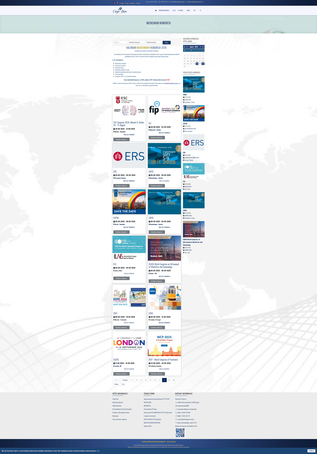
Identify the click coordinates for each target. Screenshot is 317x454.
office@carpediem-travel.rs (178, 2)
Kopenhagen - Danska (156, 178)
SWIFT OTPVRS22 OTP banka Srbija (152, 419)
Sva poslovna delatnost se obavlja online (186, 409)
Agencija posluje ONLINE (183, 406)
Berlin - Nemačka (120, 224)
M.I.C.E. (174, 10)
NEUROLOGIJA (188, 186)
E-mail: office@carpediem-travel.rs (185, 419)
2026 (196, 47)
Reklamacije (115, 416)
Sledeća (116, 384)
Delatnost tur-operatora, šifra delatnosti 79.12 (186, 426)
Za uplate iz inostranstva (150, 416)
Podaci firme (115, 399)
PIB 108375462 (147, 402)
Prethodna (125, 380)
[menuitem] (122, 3)
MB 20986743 (147, 406)
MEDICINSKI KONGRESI (164, 10)
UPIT (195, 10)
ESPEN (116, 217)
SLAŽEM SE (311, 451)
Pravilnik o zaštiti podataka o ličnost (120, 412)
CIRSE (151, 171)
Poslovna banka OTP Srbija (150, 409)
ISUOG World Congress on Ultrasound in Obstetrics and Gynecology (164, 265)
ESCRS (116, 359)
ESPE (115, 313)
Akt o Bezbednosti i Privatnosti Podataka (122, 409)
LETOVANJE (180, 10)
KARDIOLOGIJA (188, 216)
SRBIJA (188, 10)
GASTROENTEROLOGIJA (190, 129)
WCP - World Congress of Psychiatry (163, 359)
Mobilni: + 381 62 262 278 (183, 416)
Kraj (123, 384)
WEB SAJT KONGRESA (164, 181)
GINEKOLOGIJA (188, 250)
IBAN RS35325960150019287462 (152, 423)
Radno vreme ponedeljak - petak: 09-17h (187, 423)
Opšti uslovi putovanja (117, 402)
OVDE (98, 451)
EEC (114, 264)
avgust (192, 47)
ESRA (151, 313)
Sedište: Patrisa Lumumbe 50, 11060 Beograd (188, 402)
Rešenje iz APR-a (148, 426)
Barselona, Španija (120, 178)
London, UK (118, 366)
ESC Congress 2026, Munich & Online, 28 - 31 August (128, 124)
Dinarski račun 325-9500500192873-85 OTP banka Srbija (158, 412)
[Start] (117, 380)
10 (174, 380)
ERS (115, 171)
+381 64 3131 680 (152, 2)
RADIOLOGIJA (188, 100)
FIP (150, 123)
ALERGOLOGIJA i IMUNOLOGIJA (192, 158)
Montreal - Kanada (155, 130)
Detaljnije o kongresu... (121, 139)
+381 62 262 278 (164, 2)
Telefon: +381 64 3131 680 (183, 412)
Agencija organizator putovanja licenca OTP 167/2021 (157, 399)
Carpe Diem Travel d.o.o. (181, 399)
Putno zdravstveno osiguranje (119, 419)
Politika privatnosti (116, 406)
